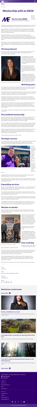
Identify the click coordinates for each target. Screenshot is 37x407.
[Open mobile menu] (35, 1)
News (2, 4)
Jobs (2, 386)
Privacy (2, 391)
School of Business (9, 25)
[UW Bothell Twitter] (21, 402)
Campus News (6, 273)
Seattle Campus (4, 397)
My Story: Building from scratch (10, 312)
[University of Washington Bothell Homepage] (18, 374)
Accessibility (3, 388)
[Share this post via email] (7, 282)
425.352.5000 (5, 378)
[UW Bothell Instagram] (12, 402)
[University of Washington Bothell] (4, 2)
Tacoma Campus (4, 399)
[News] (1, 6)
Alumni (2, 273)
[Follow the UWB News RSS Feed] (9, 282)
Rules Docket (4, 393)
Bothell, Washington (6, 376)
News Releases (12, 273)
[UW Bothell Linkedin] (15, 402)
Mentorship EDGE (4, 29)
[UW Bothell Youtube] (24, 402)
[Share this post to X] (5, 282)
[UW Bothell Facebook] (18, 402)
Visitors (2, 382)
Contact (3, 381)
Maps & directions (5, 384)
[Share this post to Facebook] (2, 282)
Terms (2, 395)
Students (17, 273)
